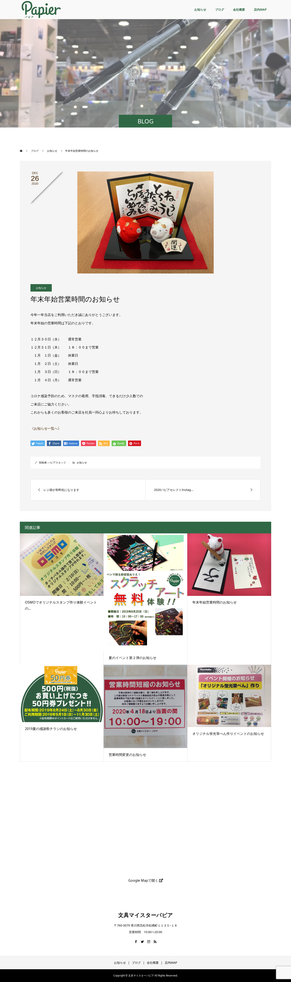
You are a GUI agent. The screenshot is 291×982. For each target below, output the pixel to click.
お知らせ (200, 9)
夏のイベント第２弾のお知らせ (132, 657)
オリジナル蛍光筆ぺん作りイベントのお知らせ (228, 733)
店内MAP (260, 9)
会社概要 (239, 9)
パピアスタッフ (57, 462)
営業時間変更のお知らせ (127, 754)
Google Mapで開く (143, 880)
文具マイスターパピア (145, 914)
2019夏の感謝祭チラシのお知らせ (51, 728)
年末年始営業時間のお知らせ (214, 602)
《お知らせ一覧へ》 (45, 428)
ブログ (219, 9)
